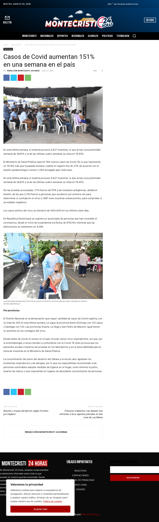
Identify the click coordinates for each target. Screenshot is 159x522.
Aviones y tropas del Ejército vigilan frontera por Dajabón (25, 412)
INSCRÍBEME (133, 478)
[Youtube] (154, 4)
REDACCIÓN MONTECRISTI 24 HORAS (23, 70)
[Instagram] (145, 4)
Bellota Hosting (90, 514)
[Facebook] (141, 4)
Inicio (5, 44)
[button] (134, 35)
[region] (40, 497)
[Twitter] (150, 4)
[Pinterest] (21, 78)
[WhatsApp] (28, 78)
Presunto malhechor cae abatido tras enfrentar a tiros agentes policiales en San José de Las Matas (81, 414)
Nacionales (16, 44)
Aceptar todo (40, 509)
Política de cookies (52, 501)
